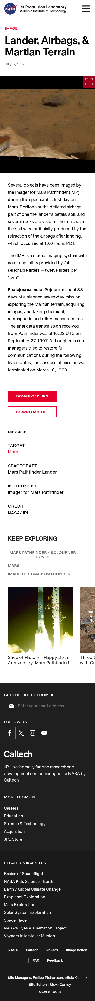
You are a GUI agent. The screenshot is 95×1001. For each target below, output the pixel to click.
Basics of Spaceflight (23, 873)
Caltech (32, 950)
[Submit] (10, 706)
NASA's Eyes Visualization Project (35, 928)
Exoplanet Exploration (24, 897)
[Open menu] (86, 9)
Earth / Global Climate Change (32, 889)
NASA (13, 950)
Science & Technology (25, 824)
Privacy (52, 950)
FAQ (36, 960)
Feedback (55, 960)
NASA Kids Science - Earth (28, 881)
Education (13, 816)
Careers (11, 808)
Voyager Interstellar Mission (29, 936)
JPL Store (13, 839)
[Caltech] (18, 753)
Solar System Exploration (27, 912)
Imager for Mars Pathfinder (39, 574)
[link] (47, 124)
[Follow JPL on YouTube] (44, 733)
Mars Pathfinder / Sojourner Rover (43, 554)
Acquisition (14, 831)
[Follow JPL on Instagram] (32, 733)
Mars (13, 452)
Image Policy (76, 950)
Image (11, 28)
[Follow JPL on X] (21, 733)
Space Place (15, 920)
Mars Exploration (20, 905)
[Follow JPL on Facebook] (10, 733)
